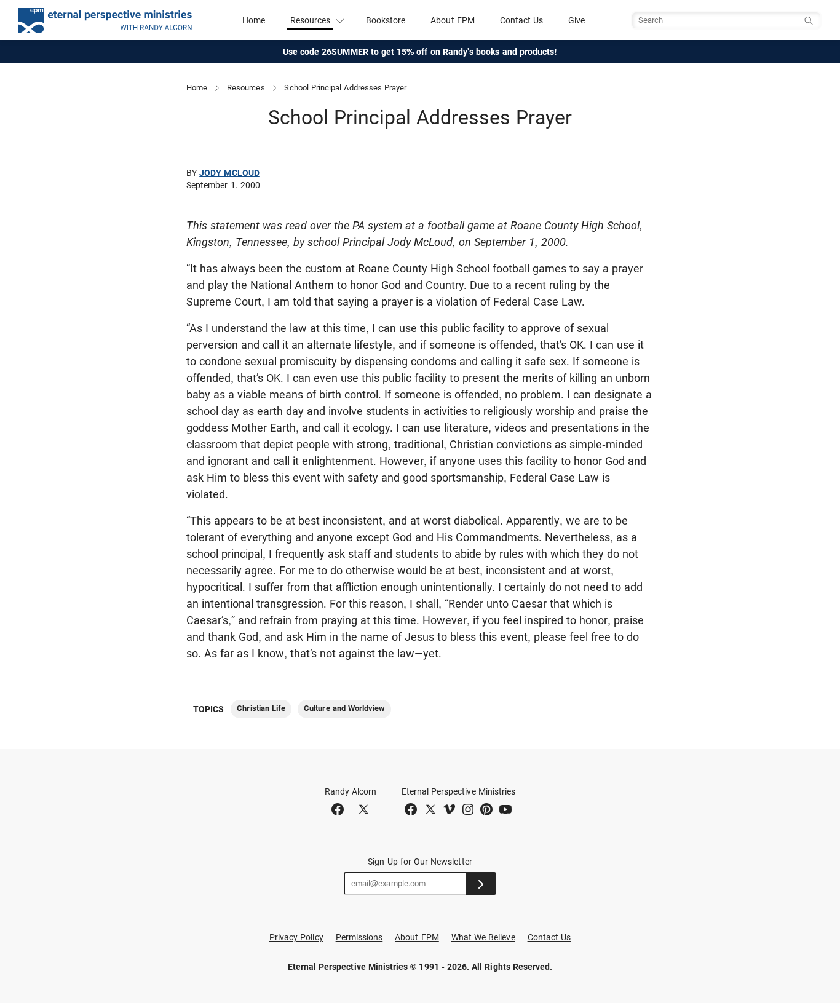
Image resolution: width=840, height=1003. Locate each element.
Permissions (359, 937)
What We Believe (483, 937)
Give (576, 20)
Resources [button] (310, 20)
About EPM (452, 20)
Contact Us (522, 20)
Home (253, 20)
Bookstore (386, 20)
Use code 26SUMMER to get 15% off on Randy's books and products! (420, 52)
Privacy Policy (296, 937)
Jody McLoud (229, 173)
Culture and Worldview (344, 708)
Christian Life (261, 708)
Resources (246, 87)
